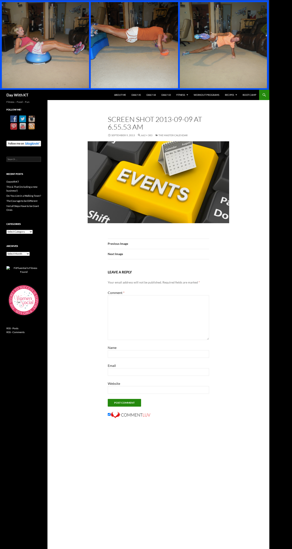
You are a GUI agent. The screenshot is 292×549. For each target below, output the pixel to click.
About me (120, 94)
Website (114, 383)
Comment (116, 293)
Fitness (180, 94)
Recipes (229, 94)
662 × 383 (146, 135)
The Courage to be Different (21, 200)
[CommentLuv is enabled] (130, 414)
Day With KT (17, 95)
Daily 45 (136, 94)
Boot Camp (249, 94)
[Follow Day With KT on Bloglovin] (23, 143)
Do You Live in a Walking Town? (23, 195)
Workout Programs (206, 94)
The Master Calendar (173, 135)
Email (112, 365)
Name (112, 347)
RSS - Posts (12, 328)
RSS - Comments (15, 332)
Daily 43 (166, 94)
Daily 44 (151, 94)
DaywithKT (12, 181)
